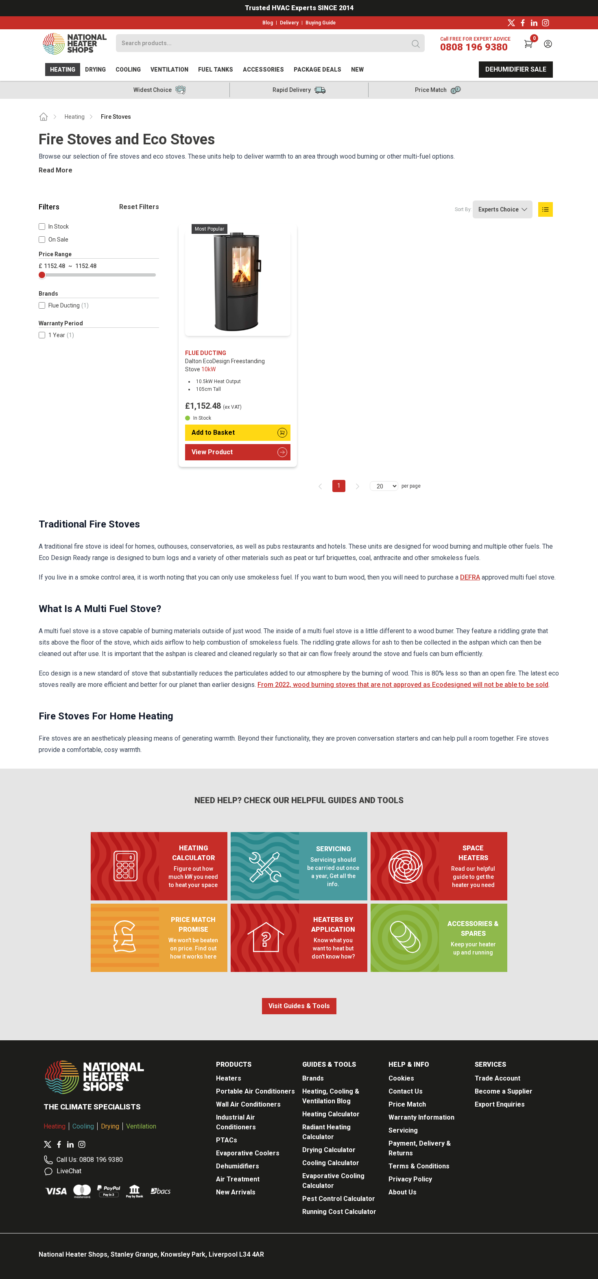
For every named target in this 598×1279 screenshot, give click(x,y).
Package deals (317, 69)
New (357, 69)
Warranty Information (421, 1117)
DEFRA (470, 577)
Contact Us (405, 1091)
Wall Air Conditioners (248, 1104)
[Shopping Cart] (528, 44)
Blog (267, 23)
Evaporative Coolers (247, 1153)
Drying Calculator (329, 1150)
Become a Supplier (504, 1091)
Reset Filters (139, 207)
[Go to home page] (43, 117)
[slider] (42, 275)
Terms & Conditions (419, 1166)
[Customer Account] (548, 44)
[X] (511, 23)
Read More (55, 170)
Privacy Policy (410, 1179)
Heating (62, 69)
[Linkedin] (534, 23)
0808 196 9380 (474, 47)
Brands (313, 1078)
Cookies (401, 1078)
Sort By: (463, 209)
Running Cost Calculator (339, 1212)
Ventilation (169, 69)
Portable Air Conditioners (255, 1091)
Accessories (263, 69)
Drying (95, 69)
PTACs (226, 1140)
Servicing (403, 1130)
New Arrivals (235, 1192)
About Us (402, 1192)
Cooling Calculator (330, 1163)
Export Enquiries (500, 1104)
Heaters (228, 1078)
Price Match (407, 1104)
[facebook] (523, 23)
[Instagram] (545, 23)
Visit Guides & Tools (299, 1006)
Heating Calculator (331, 1114)
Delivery (289, 23)
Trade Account (497, 1078)
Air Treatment (238, 1179)
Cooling (128, 69)
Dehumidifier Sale (515, 69)
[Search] (416, 44)
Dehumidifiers (237, 1166)
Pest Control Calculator (338, 1199)
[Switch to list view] (545, 209)
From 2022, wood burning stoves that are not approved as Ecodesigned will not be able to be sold (403, 685)
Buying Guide (321, 23)
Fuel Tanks (215, 69)
